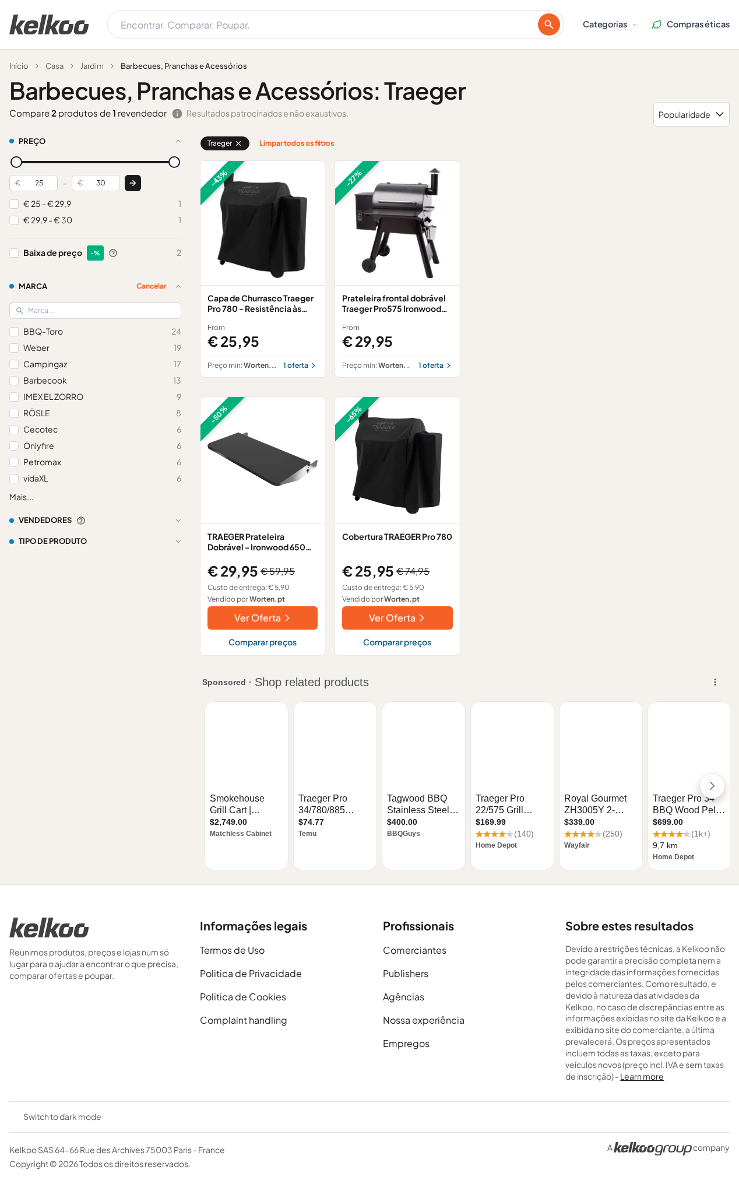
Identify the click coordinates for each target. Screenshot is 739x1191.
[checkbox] (14, 204)
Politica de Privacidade (251, 973)
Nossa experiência (423, 1020)
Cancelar (151, 286)
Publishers (405, 973)
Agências (403, 996)
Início (19, 66)
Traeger (219, 143)
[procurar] (549, 24)
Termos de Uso (232, 950)
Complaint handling (243, 1020)
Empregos (406, 1043)
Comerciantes (414, 950)
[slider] (16, 162)
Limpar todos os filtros (296, 143)
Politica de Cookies (243, 996)
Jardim (92, 66)
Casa (54, 66)
